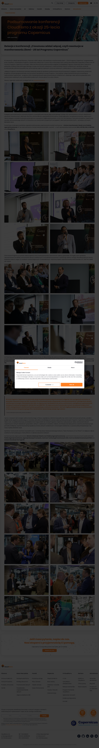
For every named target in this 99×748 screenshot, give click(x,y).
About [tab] (72, 367)
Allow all (71, 384)
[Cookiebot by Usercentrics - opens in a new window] (76, 362)
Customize (48, 384)
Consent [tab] (26, 367)
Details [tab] (49, 367)
